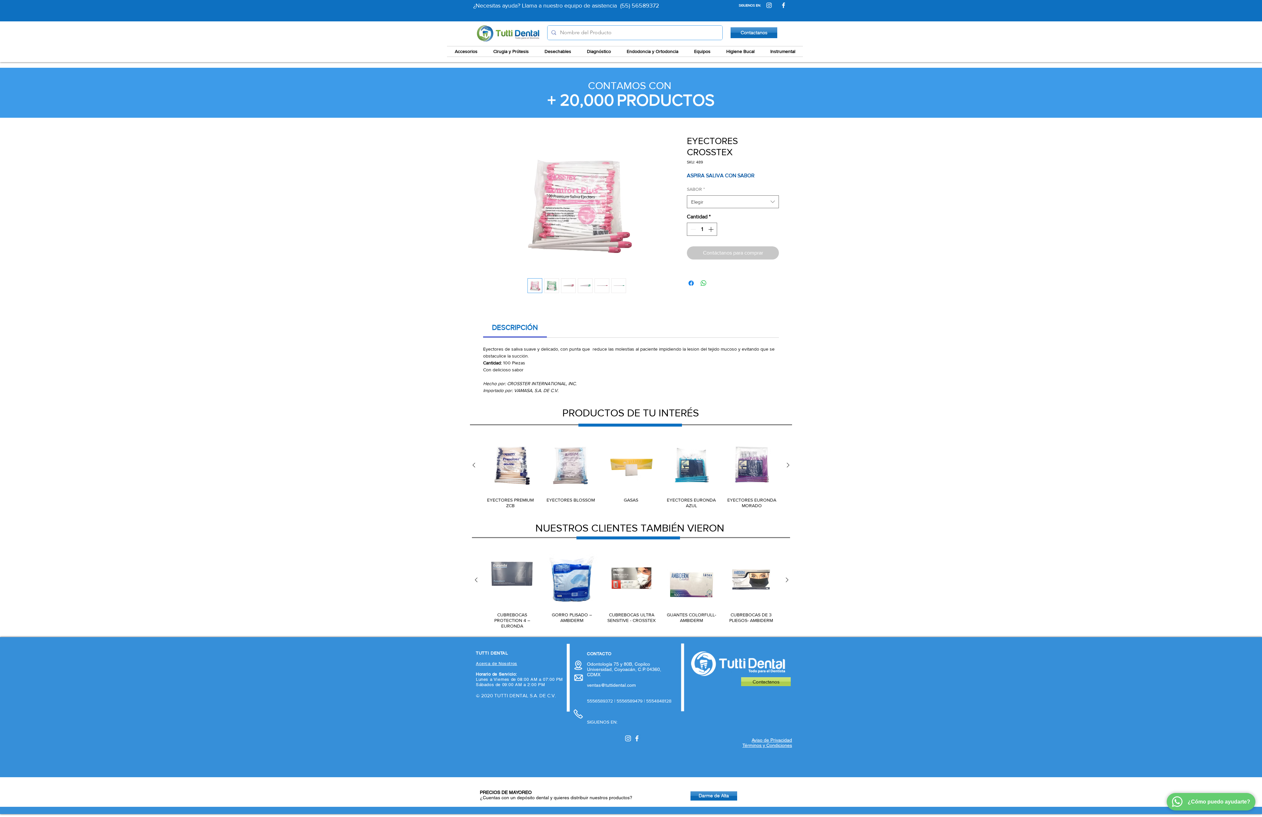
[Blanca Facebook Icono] (637, 738)
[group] (631, 473)
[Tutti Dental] (769, 5)
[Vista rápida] (510, 465)
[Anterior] (474, 465)
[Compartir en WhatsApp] (704, 283)
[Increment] (711, 229)
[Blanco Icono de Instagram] (628, 738)
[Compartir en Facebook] (691, 283)
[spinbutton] (702, 229)
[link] (515, 327)
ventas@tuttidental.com (611, 685)
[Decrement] (692, 229)
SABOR (696, 189)
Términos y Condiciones (767, 745)
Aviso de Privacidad (772, 740)
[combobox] (733, 201)
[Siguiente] (788, 465)
